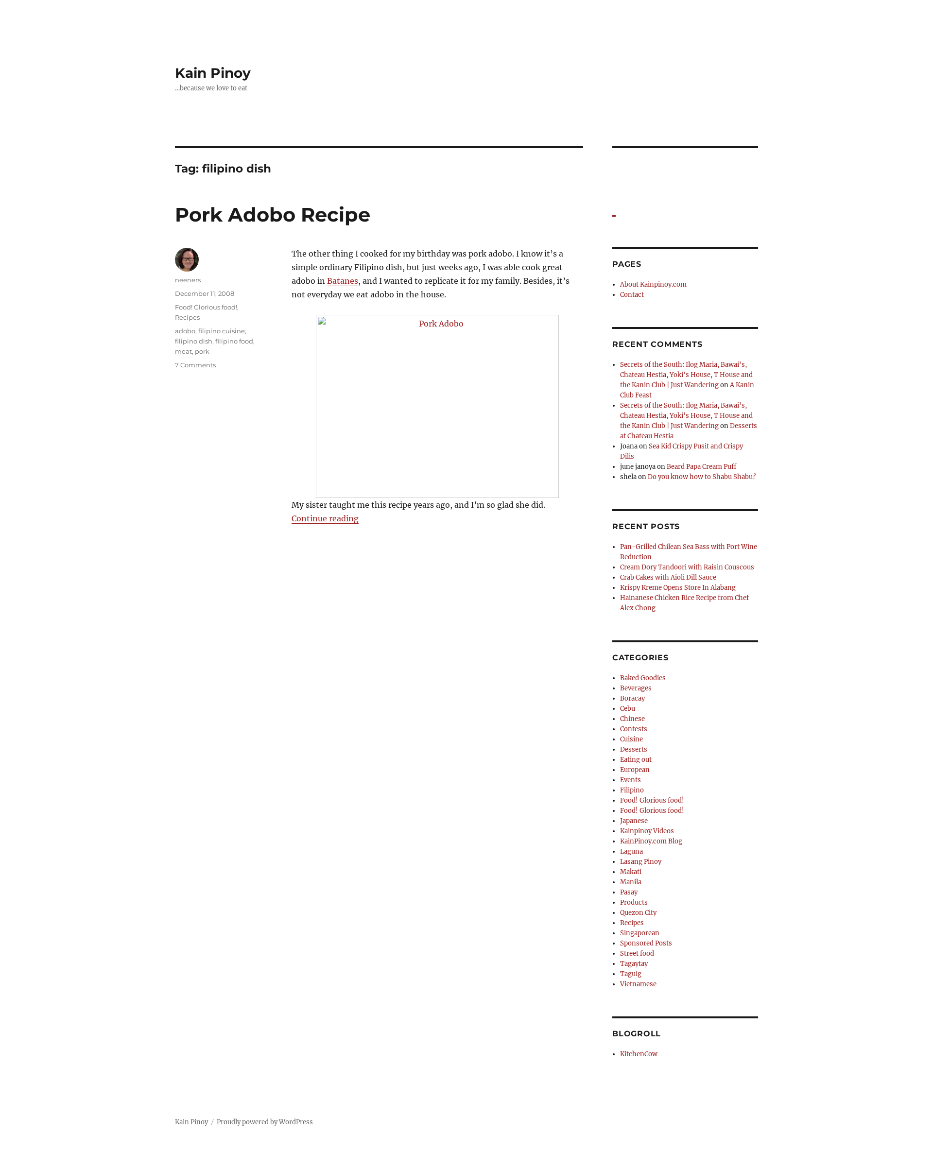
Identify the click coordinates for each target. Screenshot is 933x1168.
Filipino (632, 790)
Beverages (636, 688)
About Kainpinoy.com (653, 284)
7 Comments (195, 365)
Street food (637, 953)
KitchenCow (638, 1054)
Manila (630, 882)
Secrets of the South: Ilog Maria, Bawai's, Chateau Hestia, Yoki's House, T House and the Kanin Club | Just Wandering (686, 375)
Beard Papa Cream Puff (701, 467)
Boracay (632, 698)
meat (183, 351)
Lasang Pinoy (640, 862)
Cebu (627, 708)
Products (634, 902)
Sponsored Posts (646, 943)
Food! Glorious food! (206, 307)
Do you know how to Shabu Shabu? (702, 477)
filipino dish (193, 341)
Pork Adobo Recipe (272, 214)
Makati (630, 872)
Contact (632, 295)
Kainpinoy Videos (647, 831)
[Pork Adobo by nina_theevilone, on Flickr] (437, 406)
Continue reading (325, 518)
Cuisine (631, 739)
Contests (633, 729)
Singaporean (639, 933)
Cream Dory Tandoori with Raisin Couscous (687, 567)
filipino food (234, 341)
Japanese (634, 821)
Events (630, 780)
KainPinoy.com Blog (651, 841)
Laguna (631, 851)
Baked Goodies (643, 678)
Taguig (630, 974)
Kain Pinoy (213, 73)
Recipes (187, 317)
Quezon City (638, 913)
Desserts (633, 749)
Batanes (342, 281)
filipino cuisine (221, 331)
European (635, 770)
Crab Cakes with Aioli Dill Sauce (668, 577)
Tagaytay (634, 964)
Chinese (632, 719)
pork (202, 351)
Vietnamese (638, 984)
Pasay (629, 892)
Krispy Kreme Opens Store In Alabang (678, 588)
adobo (185, 331)
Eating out (636, 760)
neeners (188, 280)
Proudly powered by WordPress (265, 1122)
